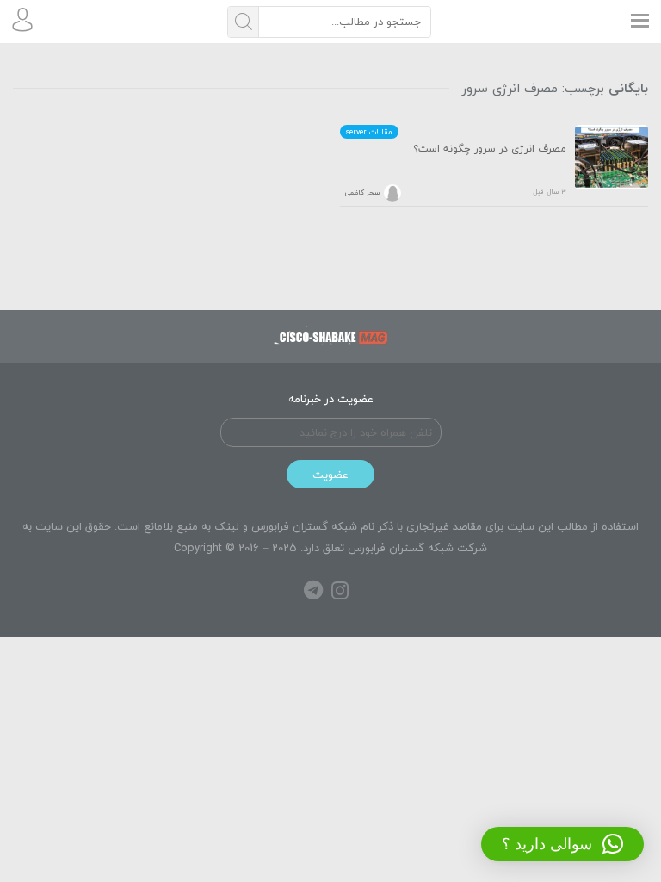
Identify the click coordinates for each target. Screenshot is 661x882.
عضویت (330, 474)
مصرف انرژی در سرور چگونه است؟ (489, 149)
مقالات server (369, 132)
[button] (562, 844)
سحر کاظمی (362, 192)
